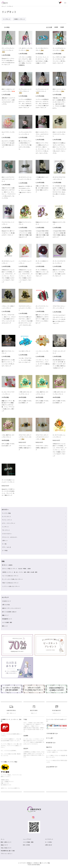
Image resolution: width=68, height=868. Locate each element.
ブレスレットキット (7, 520)
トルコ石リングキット (24, 351)
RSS (24, 845)
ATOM (28, 845)
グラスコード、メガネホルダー (9, 537)
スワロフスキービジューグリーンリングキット (59, 307)
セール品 (4, 544)
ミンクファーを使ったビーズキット (11, 586)
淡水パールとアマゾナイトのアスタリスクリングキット (8, 179)
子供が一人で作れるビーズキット (10, 583)
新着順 (62, 27)
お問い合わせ (48, 845)
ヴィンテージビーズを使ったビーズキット (12, 579)
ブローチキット (6, 530)
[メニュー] (65, 3)
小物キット (5, 540)
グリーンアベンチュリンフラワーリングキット (8, 49)
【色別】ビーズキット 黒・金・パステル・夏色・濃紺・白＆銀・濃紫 (19, 572)
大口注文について (6, 601)
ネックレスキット (6, 516)
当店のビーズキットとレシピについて (11, 608)
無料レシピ (5, 626)
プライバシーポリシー (6, 853)
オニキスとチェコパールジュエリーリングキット (25, 178)
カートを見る (48, 842)
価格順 (56, 27)
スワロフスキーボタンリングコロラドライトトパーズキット (42, 437)
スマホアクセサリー (7, 533)
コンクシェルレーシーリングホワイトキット (42, 90)
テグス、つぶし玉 (6, 547)
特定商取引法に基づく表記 (8, 850)
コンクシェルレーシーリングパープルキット (25, 90)
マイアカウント (49, 839)
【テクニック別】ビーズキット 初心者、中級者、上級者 (16, 568)
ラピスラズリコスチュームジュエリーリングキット (25, 308)
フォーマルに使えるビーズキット (10, 576)
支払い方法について (6, 848)
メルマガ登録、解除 (7, 622)
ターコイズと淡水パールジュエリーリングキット (8, 481)
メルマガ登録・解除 (28, 842)
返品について (4, 845)
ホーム (3, 6)
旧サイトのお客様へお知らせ (9, 612)
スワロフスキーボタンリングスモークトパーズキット (25, 437)
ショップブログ (27, 839)
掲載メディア (5, 615)
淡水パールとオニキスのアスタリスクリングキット (59, 134)
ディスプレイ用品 (6, 513)
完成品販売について (7, 619)
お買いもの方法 (6, 604)
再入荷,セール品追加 (7, 565)
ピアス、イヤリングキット (8, 523)
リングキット (10, 6)
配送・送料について (6, 842)
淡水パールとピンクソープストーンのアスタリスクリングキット (42, 134)
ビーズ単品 (4, 550)
